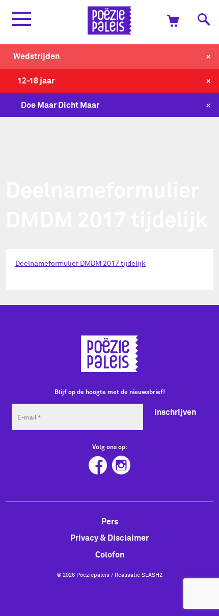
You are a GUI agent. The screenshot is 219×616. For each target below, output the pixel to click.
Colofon (109, 554)
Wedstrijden (36, 56)
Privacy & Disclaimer (109, 537)
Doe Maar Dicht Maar (60, 104)
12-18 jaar (35, 80)
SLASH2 (152, 575)
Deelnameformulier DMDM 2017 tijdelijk (80, 263)
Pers (109, 521)
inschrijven (175, 411)
